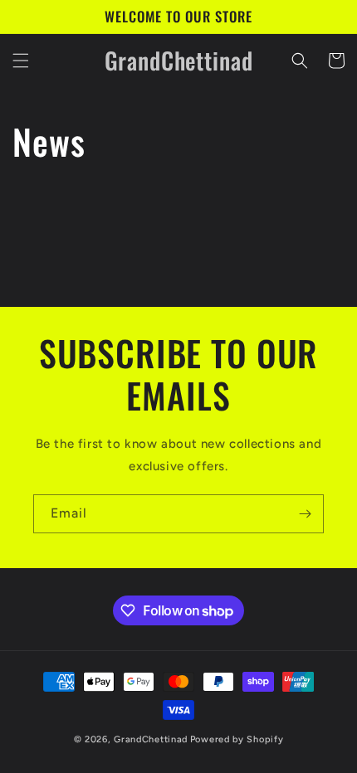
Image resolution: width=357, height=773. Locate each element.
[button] (20, 60)
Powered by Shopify (237, 739)
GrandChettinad (151, 739)
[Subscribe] (304, 513)
